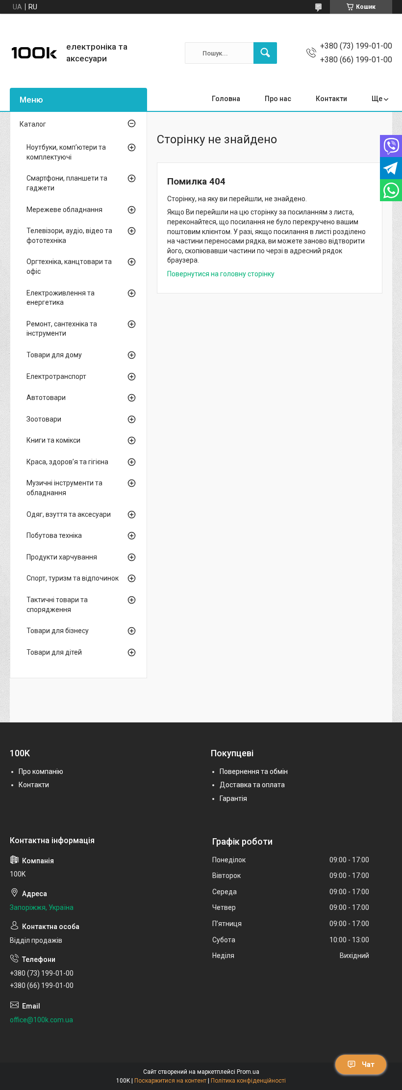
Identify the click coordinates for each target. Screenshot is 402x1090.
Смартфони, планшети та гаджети (66, 183)
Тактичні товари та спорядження (57, 604)
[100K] (34, 53)
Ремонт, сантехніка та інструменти (61, 329)
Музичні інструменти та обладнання (64, 488)
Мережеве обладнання (64, 209)
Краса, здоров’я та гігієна (67, 462)
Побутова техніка (54, 535)
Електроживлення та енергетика (60, 298)
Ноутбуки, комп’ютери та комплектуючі (66, 152)
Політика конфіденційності (248, 1080)
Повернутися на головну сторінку (221, 274)
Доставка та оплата (252, 785)
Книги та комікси (53, 440)
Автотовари (46, 397)
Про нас (278, 99)
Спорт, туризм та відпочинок (72, 578)
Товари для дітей (54, 652)
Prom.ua (248, 1071)
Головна (226, 99)
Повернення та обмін (254, 771)
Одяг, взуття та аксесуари (68, 514)
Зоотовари (43, 419)
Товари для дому (54, 355)
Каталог (33, 124)
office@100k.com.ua (41, 1020)
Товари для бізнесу (57, 631)
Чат (368, 1064)
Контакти (331, 99)
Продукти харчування (61, 557)
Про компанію (41, 771)
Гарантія (233, 798)
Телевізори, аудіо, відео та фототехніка (69, 235)
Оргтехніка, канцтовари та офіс (69, 266)
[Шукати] (265, 53)
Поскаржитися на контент (170, 1080)
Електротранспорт (56, 376)
